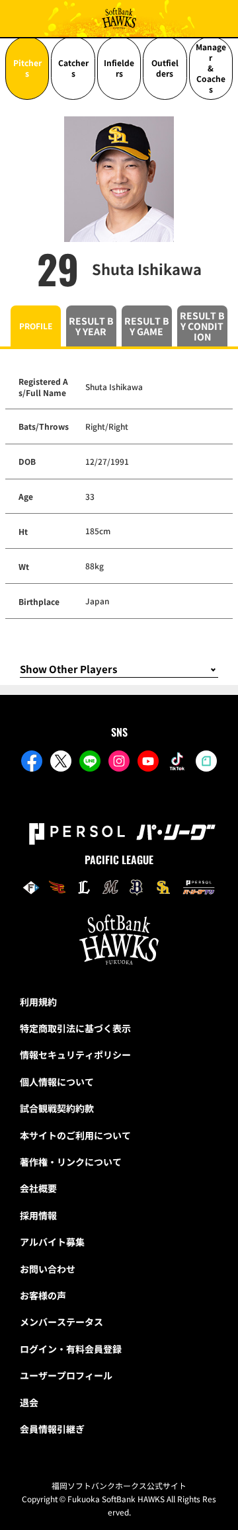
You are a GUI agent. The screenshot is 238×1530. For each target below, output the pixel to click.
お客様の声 (43, 1295)
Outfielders (164, 68)
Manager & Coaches (211, 68)
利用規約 (38, 1001)
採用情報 (38, 1215)
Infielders (119, 68)
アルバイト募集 (52, 1241)
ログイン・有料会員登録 (71, 1348)
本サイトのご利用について (75, 1135)
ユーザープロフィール (66, 1375)
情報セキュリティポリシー (75, 1054)
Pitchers (27, 68)
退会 (29, 1402)
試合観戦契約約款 (57, 1108)
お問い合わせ (47, 1268)
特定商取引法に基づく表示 (75, 1028)
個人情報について (57, 1081)
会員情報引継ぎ (52, 1428)
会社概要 (38, 1188)
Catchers (73, 68)
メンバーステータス (61, 1321)
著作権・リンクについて (71, 1161)
